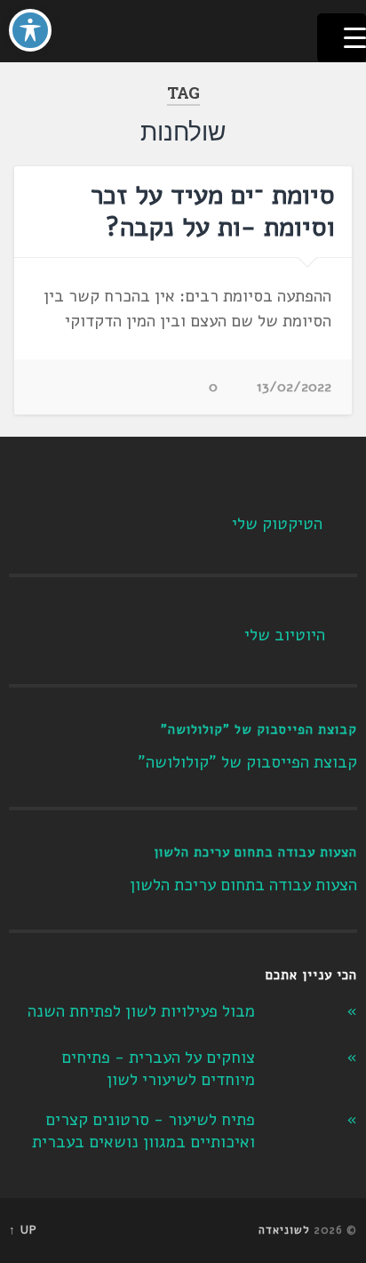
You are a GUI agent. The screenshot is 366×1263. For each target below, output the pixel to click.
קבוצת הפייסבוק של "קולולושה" (259, 729)
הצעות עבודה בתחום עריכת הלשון (255, 852)
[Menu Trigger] (341, 37)
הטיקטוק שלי (277, 523)
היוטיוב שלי (284, 635)
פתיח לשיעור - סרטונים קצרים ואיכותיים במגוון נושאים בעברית (143, 1131)
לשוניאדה (284, 1230)
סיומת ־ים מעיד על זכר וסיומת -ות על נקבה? (213, 211)
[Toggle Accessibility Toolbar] (30, 30)
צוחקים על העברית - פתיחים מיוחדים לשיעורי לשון (158, 1068)
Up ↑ (23, 1230)
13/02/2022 (294, 387)
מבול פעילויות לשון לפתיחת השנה (141, 1011)
